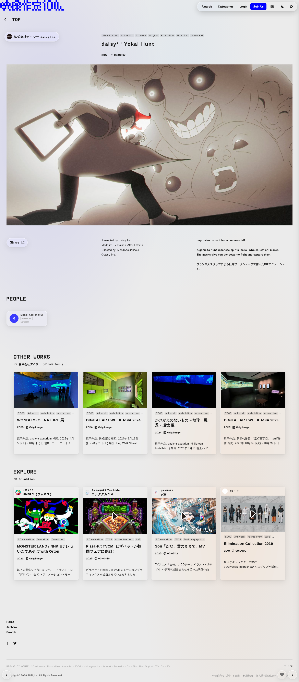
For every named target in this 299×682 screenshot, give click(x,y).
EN (272, 6)
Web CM (159, 666)
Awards (207, 6)
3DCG (78, 666)
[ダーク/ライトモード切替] (282, 6)
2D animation (38, 666)
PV (168, 666)
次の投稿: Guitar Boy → (6, 674)
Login (243, 6)
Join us (258, 6)
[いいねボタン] (282, 675)
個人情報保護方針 (266, 675)
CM (128, 666)
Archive (12, 627)
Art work (107, 666)
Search (11, 632)
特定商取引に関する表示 (226, 675)
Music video (53, 666)
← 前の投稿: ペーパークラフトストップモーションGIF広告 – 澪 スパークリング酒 (292, 674)
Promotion (119, 666)
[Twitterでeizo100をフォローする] (15, 644)
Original (149, 666)
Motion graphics (92, 666)
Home (10, 622)
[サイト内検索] (291, 6)
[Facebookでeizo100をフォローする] (7, 644)
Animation (67, 666)
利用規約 (248, 675)
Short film (138, 666)
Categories (226, 6)
